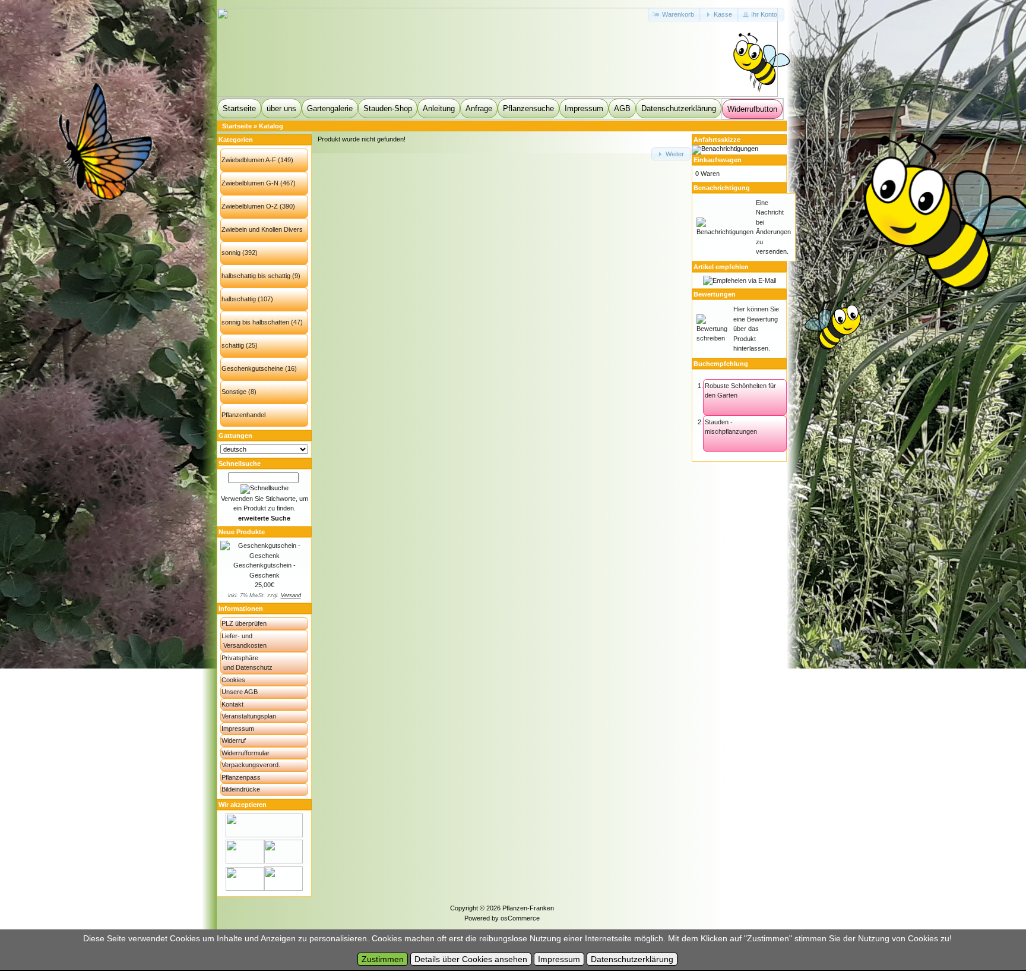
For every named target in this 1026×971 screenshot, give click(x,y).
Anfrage (479, 108)
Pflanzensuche (528, 108)
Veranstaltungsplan (248, 716)
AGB (622, 108)
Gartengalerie (330, 108)
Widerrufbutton (752, 109)
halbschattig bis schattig (255, 275)
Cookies (233, 679)
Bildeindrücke (240, 789)
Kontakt (232, 704)
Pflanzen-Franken (528, 908)
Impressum (584, 108)
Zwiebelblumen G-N (249, 183)
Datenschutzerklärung (678, 108)
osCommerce (520, 918)
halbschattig (238, 298)
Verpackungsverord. (250, 764)
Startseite (239, 108)
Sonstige (233, 391)
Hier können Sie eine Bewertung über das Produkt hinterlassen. (756, 328)
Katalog (271, 126)
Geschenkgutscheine (252, 368)
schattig (232, 345)
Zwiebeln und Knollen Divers (262, 229)
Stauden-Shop (387, 108)
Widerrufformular (245, 752)
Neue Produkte (241, 531)
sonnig (230, 252)
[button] (674, 14)
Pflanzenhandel (243, 414)
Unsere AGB (239, 691)
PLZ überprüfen (244, 623)
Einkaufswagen (718, 159)
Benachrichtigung (722, 187)
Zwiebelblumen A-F (248, 159)
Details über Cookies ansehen (470, 959)
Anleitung (439, 108)
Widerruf (233, 740)
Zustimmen (383, 959)
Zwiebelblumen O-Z (249, 206)
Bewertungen (715, 294)
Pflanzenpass (241, 777)
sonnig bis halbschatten (255, 322)
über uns (281, 108)
